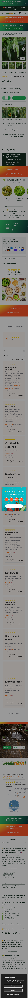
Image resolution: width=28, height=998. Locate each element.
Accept (13, 986)
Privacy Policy (16, 982)
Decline (13, 990)
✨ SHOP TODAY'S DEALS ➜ (14, 506)
